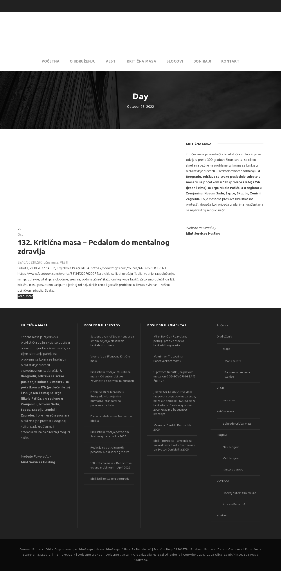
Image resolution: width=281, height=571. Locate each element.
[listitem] (224, 183)
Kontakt (230, 61)
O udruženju (83, 61)
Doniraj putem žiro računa (239, 493)
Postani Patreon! (234, 504)
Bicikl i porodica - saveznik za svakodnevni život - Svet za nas (174, 443)
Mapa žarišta (233, 361)
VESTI (111, 61)
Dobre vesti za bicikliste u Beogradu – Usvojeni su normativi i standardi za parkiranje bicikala (107, 399)
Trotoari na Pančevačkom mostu (168, 359)
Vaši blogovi (231, 458)
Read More (25, 296)
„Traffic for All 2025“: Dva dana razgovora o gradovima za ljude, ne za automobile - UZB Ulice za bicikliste (174, 399)
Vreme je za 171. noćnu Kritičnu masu (110, 359)
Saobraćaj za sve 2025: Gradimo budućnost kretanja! (172, 410)
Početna (51, 61)
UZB (37, 262)
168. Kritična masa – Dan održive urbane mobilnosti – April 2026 (111, 465)
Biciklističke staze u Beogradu (110, 478)
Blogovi (174, 61)
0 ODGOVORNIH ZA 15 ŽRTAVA (174, 379)
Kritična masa (142, 61)
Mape (227, 349)
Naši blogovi (231, 447)
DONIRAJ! (202, 61)
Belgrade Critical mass (237, 423)
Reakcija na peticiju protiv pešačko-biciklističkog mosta (109, 450)
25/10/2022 (26, 262)
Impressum (229, 400)
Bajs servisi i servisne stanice (237, 374)
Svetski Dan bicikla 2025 (172, 427)
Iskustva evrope (233, 469)
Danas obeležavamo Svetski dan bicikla (111, 419)
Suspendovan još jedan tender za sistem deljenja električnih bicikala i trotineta (112, 341)
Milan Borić (160, 336)
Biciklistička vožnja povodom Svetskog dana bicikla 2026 (109, 434)
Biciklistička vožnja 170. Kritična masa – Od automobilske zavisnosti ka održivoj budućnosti (112, 377)
